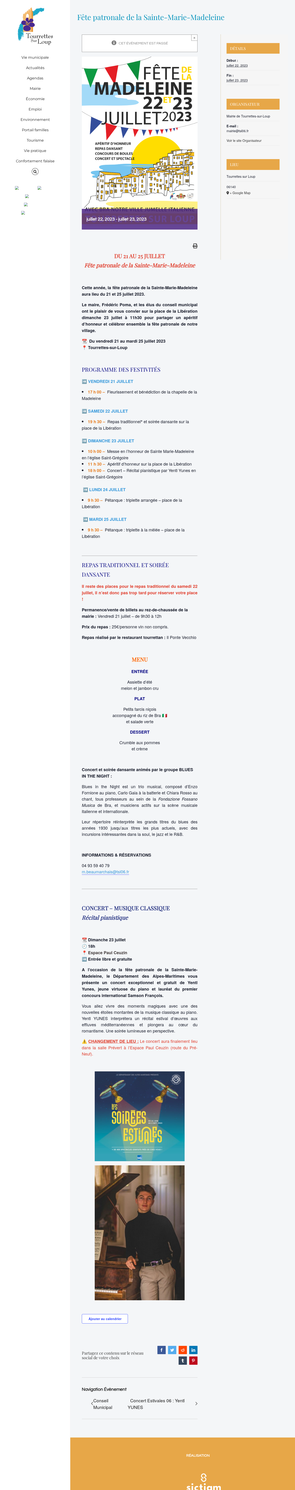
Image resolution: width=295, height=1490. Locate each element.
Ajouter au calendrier (104, 1318)
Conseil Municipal (102, 1403)
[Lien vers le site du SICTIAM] (203, 1467)
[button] (35, 171)
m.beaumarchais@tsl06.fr (105, 872)
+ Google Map (240, 192)
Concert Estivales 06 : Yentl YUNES (156, 1403)
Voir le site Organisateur (244, 140)
